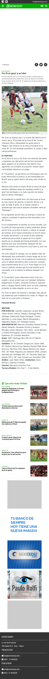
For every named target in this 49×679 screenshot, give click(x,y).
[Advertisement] (24, 36)
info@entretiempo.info (40, 2)
